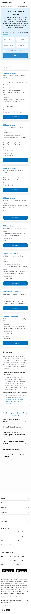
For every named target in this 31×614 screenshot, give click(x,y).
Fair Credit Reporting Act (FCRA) (13, 587)
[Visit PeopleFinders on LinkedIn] (5, 610)
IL (6, 564)
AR (10, 556)
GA (15, 560)
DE (6, 560)
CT (2, 560)
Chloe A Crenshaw (10, 226)
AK (2, 556)
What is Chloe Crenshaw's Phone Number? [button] (13, 442)
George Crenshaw (17, 399)
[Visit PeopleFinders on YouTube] (9, 610)
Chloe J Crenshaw (10, 254)
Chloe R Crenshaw (10, 317)
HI (18, 560)
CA (19, 556)
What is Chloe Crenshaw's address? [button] (11, 420)
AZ (15, 556)
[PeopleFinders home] (7, 2)
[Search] (24, 2)
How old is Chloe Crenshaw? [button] (12, 427)
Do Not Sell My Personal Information (11, 597)
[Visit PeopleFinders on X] (2, 610)
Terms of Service (8, 593)
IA (22, 560)
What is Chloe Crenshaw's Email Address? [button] (13, 455)
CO (23, 556)
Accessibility (4, 606)
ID (2, 564)
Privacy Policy (20, 593)
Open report (16, 117)
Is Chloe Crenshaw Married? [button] (12, 449)
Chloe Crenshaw (9, 73)
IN (10, 564)
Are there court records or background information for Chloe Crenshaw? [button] (14, 434)
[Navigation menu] (28, 2)
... (14, 6)
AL (6, 556)
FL (10, 560)
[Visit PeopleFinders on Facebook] (7, 610)
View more (17, 564)
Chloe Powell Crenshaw (12, 292)
